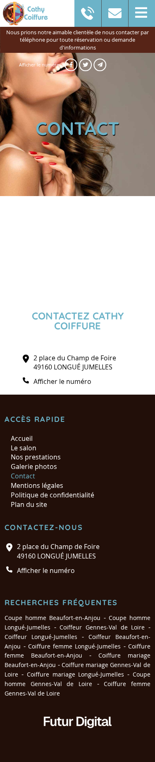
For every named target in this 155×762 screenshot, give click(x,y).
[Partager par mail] (99, 65)
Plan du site (29, 504)
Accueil (22, 438)
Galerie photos (34, 466)
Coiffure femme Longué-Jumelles (74, 646)
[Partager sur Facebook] (70, 65)
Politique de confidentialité (52, 494)
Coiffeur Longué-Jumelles (41, 637)
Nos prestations (36, 456)
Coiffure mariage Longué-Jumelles (75, 674)
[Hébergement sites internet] (77, 736)
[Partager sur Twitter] (85, 65)
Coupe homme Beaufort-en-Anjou (52, 618)
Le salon (23, 447)
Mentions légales (37, 485)
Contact (23, 475)
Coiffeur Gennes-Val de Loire (102, 627)
